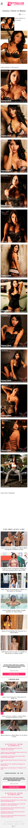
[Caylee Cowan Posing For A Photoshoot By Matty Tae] (14, 687)
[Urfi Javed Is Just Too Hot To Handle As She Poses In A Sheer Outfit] (14, 642)
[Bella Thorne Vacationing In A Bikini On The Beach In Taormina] (14, 580)
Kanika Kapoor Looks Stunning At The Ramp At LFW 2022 (13, 768)
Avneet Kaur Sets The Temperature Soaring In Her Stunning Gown (13, 764)
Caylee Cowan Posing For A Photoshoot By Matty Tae (14, 697)
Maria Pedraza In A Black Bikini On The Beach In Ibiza (14, 735)
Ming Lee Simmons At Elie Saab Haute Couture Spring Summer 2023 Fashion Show (14, 801)
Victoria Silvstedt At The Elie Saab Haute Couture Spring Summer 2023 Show (13, 808)
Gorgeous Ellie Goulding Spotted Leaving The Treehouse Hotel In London (11, 749)
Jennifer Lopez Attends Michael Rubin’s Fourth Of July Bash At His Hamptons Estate (14, 753)
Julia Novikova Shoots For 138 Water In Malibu (12, 797)
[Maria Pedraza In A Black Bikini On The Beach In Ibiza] (14, 725)
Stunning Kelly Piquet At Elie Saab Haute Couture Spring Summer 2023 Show (13, 812)
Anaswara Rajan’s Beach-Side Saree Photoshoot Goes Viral (13, 761)
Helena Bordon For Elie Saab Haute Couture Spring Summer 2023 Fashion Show (13, 757)
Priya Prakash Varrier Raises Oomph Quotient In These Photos (14, 611)
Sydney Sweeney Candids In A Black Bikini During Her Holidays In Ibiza (14, 548)
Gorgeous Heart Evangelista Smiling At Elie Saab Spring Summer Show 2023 (14, 569)
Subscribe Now (14, 674)
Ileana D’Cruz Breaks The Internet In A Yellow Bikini (14, 631)
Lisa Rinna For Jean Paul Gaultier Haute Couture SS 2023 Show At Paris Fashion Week (13, 804)
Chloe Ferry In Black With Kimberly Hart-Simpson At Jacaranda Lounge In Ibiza (13, 816)
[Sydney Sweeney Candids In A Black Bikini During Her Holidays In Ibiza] (14, 538)
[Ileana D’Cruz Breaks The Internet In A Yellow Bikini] (14, 622)
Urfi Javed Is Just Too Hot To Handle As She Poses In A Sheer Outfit (14, 652)
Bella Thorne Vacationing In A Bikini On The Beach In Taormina (14, 590)
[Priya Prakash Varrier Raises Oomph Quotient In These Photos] (14, 601)
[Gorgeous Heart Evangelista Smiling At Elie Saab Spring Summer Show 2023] (14, 559)
